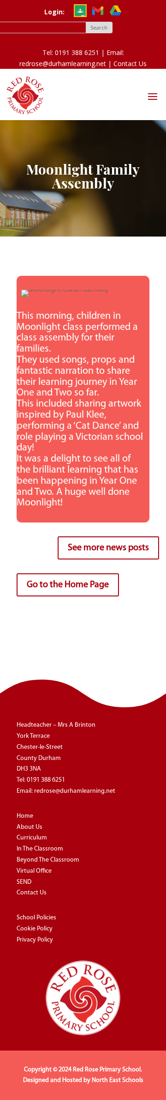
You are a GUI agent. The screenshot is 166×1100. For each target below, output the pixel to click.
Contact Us (130, 63)
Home (25, 816)
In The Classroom (40, 848)
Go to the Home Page (68, 585)
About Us (29, 827)
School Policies (36, 917)
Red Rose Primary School (107, 1069)
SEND (24, 882)
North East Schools (117, 1080)
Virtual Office (34, 871)
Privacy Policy (35, 939)
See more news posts (108, 548)
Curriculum (32, 837)
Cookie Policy (35, 928)
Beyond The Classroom (48, 860)
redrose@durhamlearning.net (74, 791)
